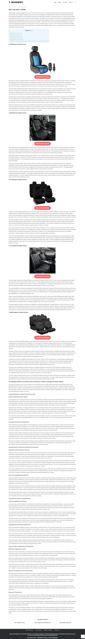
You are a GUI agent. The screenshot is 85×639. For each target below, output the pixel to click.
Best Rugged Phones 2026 (65, 622)
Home (55, 2)
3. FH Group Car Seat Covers (15, 36)
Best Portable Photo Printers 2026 (42, 622)
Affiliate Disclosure (48, 630)
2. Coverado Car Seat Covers (15, 37)
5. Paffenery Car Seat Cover (15, 33)
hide (31, 30)
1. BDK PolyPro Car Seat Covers (16, 39)
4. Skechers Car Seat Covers (15, 34)
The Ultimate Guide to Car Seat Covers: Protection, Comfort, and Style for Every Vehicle (28, 41)
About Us (71, 2)
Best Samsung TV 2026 (20, 622)
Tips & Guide (65, 2)
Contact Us (57, 630)
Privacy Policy (38, 630)
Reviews (59, 2)
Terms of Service (29, 630)
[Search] (75, 2)
